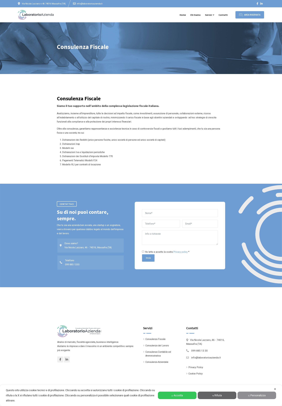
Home (183, 14)
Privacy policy (180, 252)
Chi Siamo (195, 14)
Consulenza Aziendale (156, 362)
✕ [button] (275, 389)
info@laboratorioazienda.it (89, 3)
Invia (148, 258)
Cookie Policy (195, 373)
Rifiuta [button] (218, 395)
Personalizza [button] (258, 395)
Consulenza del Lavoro (157, 345)
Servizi (208, 14)
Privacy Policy (195, 367)
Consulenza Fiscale (155, 339)
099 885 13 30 (199, 350)
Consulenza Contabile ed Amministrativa (158, 353)
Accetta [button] (178, 395)
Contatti (223, 14)
